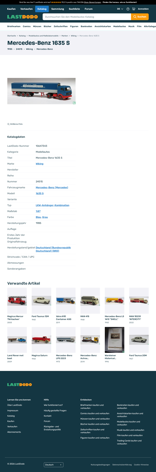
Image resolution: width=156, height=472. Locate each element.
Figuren (74, 26)
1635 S (40, 193)
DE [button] (118, 9)
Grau (45, 217)
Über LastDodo (14, 405)
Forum (89, 8)
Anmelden (143, 9)
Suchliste (74, 8)
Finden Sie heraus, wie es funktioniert (120, 2)
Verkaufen (26, 8)
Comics (27, 26)
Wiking (29, 49)
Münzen (37, 26)
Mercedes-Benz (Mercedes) (52, 187)
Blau (38, 217)
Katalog (41, 8)
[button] (133, 9)
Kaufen (11, 8)
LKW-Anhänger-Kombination (52, 205)
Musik (131, 26)
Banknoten (86, 26)
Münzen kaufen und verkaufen (95, 419)
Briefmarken (13, 26)
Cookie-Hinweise (141, 465)
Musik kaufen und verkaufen (130, 430)
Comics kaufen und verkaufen (94, 413)
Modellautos (119, 26)
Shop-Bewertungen (92, 2)
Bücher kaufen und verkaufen (94, 424)
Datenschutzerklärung (122, 465)
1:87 (38, 211)
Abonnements (14, 432)
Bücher (47, 26)
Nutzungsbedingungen (100, 465)
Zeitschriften (61, 26)
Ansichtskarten (103, 26)
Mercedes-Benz (45, 49)
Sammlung (57, 8)
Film (139, 26)
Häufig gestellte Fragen (55, 410)
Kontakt (47, 416)
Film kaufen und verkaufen (130, 435)
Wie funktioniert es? (53, 405)
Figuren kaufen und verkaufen (94, 438)
